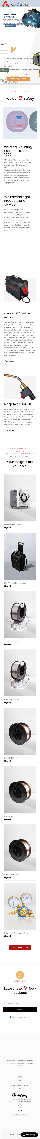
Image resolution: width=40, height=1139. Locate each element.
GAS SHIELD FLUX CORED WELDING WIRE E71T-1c (15, 700)
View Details (9, 361)
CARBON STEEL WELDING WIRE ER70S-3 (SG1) (16, 875)
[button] (4, 18)
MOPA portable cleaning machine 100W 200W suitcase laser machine (15, 583)
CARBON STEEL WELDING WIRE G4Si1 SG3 (14, 758)
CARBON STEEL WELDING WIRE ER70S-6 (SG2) (16, 816)
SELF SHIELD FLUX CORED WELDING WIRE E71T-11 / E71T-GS (15, 641)
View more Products (20, 947)
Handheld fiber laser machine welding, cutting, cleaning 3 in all (15, 525)
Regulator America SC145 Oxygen (16, 933)
